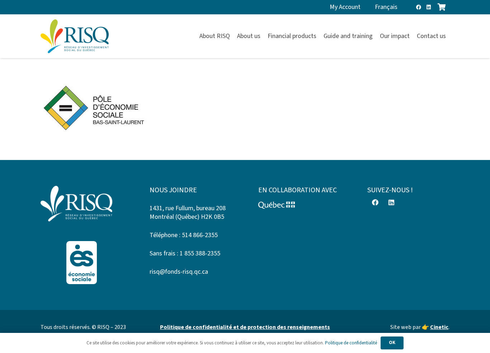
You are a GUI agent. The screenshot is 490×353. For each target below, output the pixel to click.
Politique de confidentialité (351, 343)
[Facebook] (419, 7)
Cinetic (439, 327)
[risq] (75, 36)
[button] (450, 36)
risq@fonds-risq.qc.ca (179, 271)
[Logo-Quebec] (299, 205)
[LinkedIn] (429, 7)
